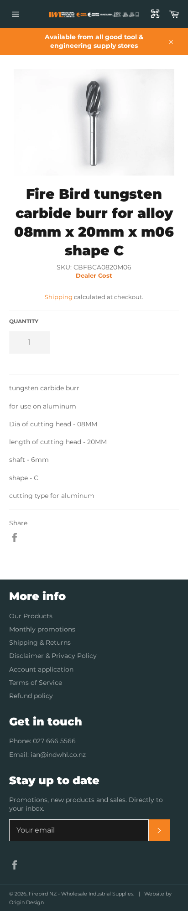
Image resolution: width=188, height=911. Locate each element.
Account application (41, 669)
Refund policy (31, 696)
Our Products (30, 616)
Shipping (59, 296)
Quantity (23, 321)
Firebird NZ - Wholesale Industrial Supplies (81, 893)
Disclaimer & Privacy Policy (53, 656)
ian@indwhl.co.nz (58, 755)
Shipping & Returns (40, 642)
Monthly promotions (42, 629)
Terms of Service (35, 682)
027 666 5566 (54, 741)
